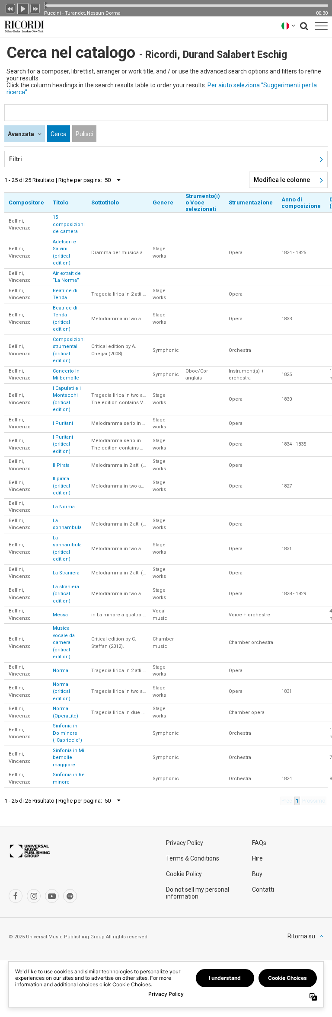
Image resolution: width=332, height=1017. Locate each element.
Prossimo (35, 8)
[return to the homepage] (22, 26)
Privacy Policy (184, 842)
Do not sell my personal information (197, 893)
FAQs (259, 842)
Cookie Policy (184, 873)
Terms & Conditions (192, 858)
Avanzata (21, 134)
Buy (257, 873)
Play (23, 8)
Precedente (10, 8)
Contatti (263, 889)
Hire (257, 858)
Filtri (15, 159)
